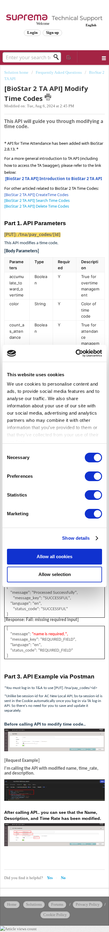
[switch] (93, 476)
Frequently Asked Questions (59, 72)
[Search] (57, 57)
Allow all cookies (54, 556)
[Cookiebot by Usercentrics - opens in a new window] (77, 353)
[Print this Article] (48, 97)
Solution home (16, 72)
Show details (76, 538)
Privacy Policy (88, 904)
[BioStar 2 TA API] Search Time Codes (37, 200)
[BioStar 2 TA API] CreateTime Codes (36, 194)
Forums (57, 904)
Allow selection (54, 574)
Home (12, 904)
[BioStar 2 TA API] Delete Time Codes (36, 206)
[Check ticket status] (69, 57)
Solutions (34, 904)
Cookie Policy (55, 914)
